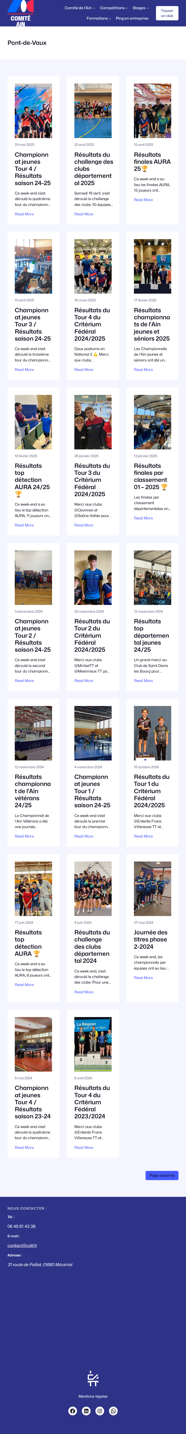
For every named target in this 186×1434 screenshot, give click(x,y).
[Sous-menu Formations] (110, 18)
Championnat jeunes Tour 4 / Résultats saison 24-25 (33, 169)
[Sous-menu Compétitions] (126, 8)
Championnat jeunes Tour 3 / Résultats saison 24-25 (33, 324)
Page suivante (162, 1175)
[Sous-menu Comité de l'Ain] (94, 8)
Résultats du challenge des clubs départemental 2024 (92, 946)
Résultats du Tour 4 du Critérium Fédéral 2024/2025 (92, 324)
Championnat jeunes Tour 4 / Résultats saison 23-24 (33, 1102)
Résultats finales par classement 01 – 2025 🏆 (151, 476)
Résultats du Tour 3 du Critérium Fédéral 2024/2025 (92, 480)
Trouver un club (167, 13)
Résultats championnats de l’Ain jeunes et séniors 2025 (152, 324)
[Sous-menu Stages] (147, 8)
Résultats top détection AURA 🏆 (28, 943)
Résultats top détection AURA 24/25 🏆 (32, 480)
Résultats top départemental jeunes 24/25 (151, 635)
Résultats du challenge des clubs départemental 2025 (93, 169)
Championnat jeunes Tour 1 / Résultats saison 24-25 (92, 791)
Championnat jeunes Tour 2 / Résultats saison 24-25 (33, 635)
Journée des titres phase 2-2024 (151, 939)
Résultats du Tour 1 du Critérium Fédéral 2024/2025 (152, 791)
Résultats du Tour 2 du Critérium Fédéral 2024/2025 (92, 635)
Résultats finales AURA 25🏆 (152, 161)
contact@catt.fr (22, 1245)
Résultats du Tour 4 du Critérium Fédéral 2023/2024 (92, 1102)
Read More (24, 214)
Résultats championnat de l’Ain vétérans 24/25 (33, 791)
